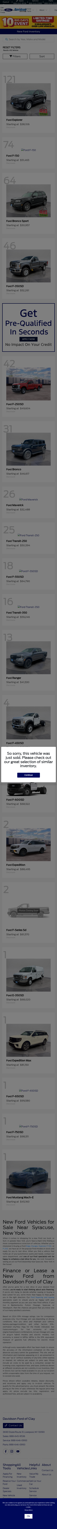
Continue (28, 775)
